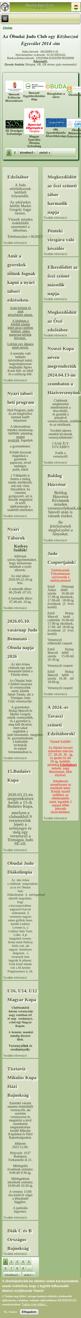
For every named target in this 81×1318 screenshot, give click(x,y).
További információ (15, 242)
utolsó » (44, 152)
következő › (27, 152)
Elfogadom (29, 1311)
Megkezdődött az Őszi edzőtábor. (62, 321)
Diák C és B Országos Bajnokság (19, 1239)
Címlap (7, 27)
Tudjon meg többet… (35, 1304)
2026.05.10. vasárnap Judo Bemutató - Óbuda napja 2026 (22, 638)
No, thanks (10, 1311)
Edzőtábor (18, 177)
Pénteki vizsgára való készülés (61, 239)
